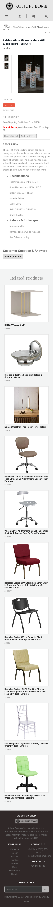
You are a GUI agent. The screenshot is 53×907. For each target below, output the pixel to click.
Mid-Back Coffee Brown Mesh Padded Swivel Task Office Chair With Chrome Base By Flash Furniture (26, 478)
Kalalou (6, 48)
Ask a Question (13, 256)
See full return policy (19, 237)
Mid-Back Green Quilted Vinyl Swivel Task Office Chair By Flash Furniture (24, 796)
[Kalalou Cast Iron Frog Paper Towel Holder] (26, 422)
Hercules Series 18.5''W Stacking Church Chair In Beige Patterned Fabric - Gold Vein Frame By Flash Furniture (25, 691)
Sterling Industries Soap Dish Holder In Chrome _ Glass (23, 376)
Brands (14, 874)
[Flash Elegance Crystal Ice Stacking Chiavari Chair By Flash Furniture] (26, 739)
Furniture (14, 849)
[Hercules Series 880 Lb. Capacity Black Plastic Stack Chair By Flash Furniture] (26, 632)
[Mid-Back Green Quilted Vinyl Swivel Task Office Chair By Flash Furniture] (26, 791)
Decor (15, 853)
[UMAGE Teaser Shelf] (26, 320)
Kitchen (14, 856)
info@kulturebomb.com (39, 856)
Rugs (14, 867)
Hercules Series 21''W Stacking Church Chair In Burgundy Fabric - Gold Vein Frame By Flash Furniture (26, 585)
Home (6, 25)
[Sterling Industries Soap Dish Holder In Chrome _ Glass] (26, 370)
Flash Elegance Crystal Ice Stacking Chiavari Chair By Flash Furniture (26, 744)
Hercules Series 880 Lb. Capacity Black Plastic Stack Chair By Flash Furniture (23, 638)
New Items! (14, 870)
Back (47, 32)
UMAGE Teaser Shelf (14, 325)
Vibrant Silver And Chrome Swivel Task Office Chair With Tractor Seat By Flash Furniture (26, 532)
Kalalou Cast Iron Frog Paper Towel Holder (25, 427)
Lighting (15, 860)
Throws (14, 863)
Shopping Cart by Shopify (37, 897)
